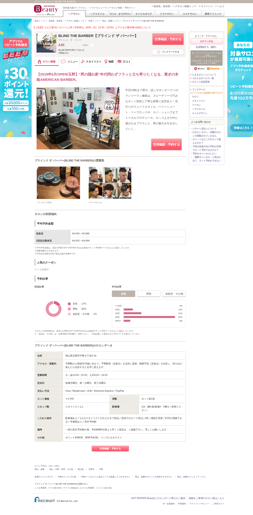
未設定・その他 (174, 293)
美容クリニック (213, 13)
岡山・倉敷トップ (110, 21)
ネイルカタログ (143, 13)
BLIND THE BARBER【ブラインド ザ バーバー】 (98, 36)
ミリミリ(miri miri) (103, 488)
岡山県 (81, 469)
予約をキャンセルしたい (204, 153)
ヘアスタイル (97, 13)
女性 (123, 293)
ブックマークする (170, 52)
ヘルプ (220, 6)
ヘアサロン (74, 13)
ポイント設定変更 (201, 81)
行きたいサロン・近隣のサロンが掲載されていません (207, 134)
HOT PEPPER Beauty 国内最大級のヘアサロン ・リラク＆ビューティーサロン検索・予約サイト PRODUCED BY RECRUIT (46, 10)
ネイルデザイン (199, 113)
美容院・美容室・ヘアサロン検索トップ (175, 6)
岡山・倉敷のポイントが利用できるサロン (154, 477)
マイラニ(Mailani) (70, 488)
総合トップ (39, 21)
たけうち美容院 (87, 488)
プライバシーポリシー (199, 504)
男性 (148, 293)
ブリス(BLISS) (54, 488)
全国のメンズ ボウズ (44, 477)
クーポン (196, 105)
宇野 (101, 469)
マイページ (207, 6)
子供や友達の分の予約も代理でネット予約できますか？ (207, 148)
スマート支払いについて (204, 128)
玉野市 (91, 469)
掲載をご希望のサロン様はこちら (206, 498)
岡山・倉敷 (39, 469)
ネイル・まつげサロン (120, 13)
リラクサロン (167, 13)
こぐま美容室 (40, 488)
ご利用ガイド (218, 504)
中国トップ (93, 21)
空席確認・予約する (168, 39)
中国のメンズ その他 (67, 477)
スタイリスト (198, 100)
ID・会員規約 (169, 504)
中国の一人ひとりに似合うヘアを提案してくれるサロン (105, 477)
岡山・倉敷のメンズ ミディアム (191, 477)
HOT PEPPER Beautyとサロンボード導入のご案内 (158, 498)
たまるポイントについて (204, 74)
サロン (195, 96)
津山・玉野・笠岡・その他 (61, 469)
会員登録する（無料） (206, 47)
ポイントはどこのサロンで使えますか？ (207, 141)
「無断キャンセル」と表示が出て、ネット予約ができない (207, 159)
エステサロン (190, 13)
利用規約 (182, 504)
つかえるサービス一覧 (203, 78)
